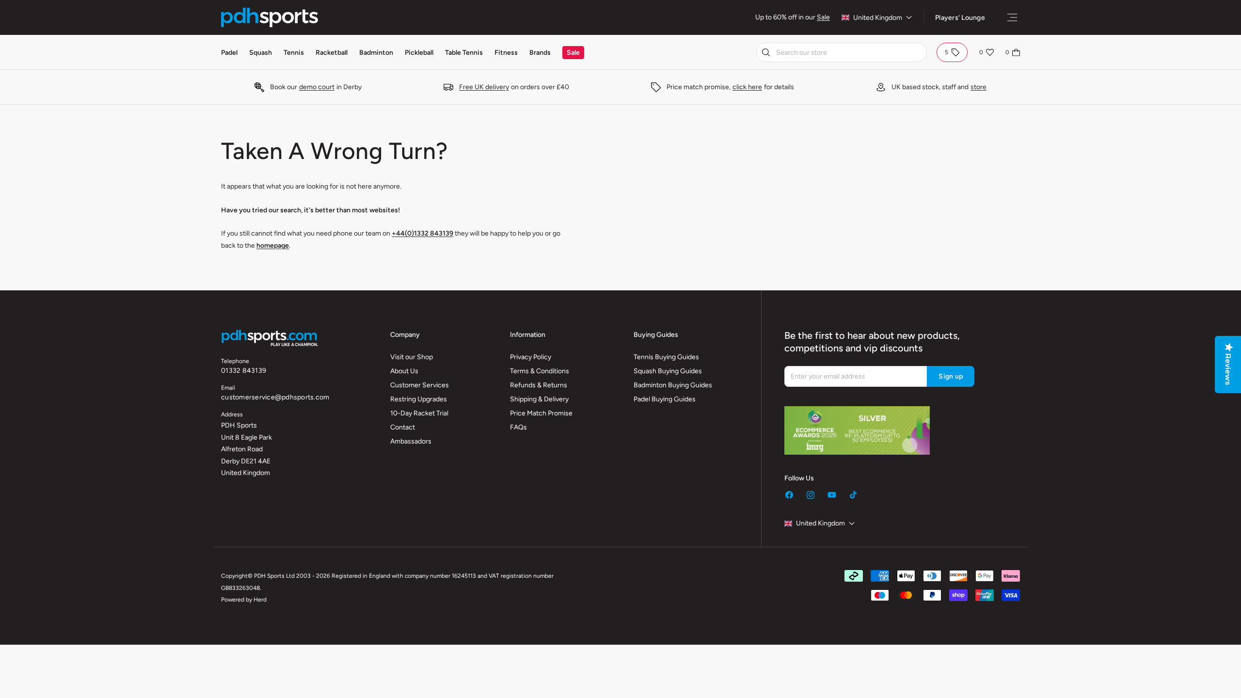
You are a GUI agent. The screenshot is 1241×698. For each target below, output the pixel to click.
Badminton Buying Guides (673, 385)
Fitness (506, 52)
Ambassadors (410, 441)
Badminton (376, 52)
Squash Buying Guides (668, 371)
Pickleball (419, 52)
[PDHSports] (269, 17)
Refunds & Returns (538, 385)
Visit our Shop (411, 357)
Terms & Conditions (539, 371)
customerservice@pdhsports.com (275, 397)
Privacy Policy (530, 357)
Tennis (294, 52)
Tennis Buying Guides (666, 357)
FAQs (518, 427)
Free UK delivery (484, 87)
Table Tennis (464, 52)
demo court (316, 87)
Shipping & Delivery (539, 399)
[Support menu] (1012, 17)
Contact (402, 427)
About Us (404, 371)
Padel (229, 52)
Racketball (332, 52)
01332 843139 (243, 370)
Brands (540, 52)
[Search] (766, 52)
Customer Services (419, 385)
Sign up (951, 376)
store (978, 87)
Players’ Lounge (960, 18)
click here (747, 87)
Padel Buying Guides (665, 399)
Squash (260, 52)
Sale (823, 17)
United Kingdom (877, 18)
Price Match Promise (541, 413)
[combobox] (841, 52)
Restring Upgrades (418, 399)
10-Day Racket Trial (419, 413)
